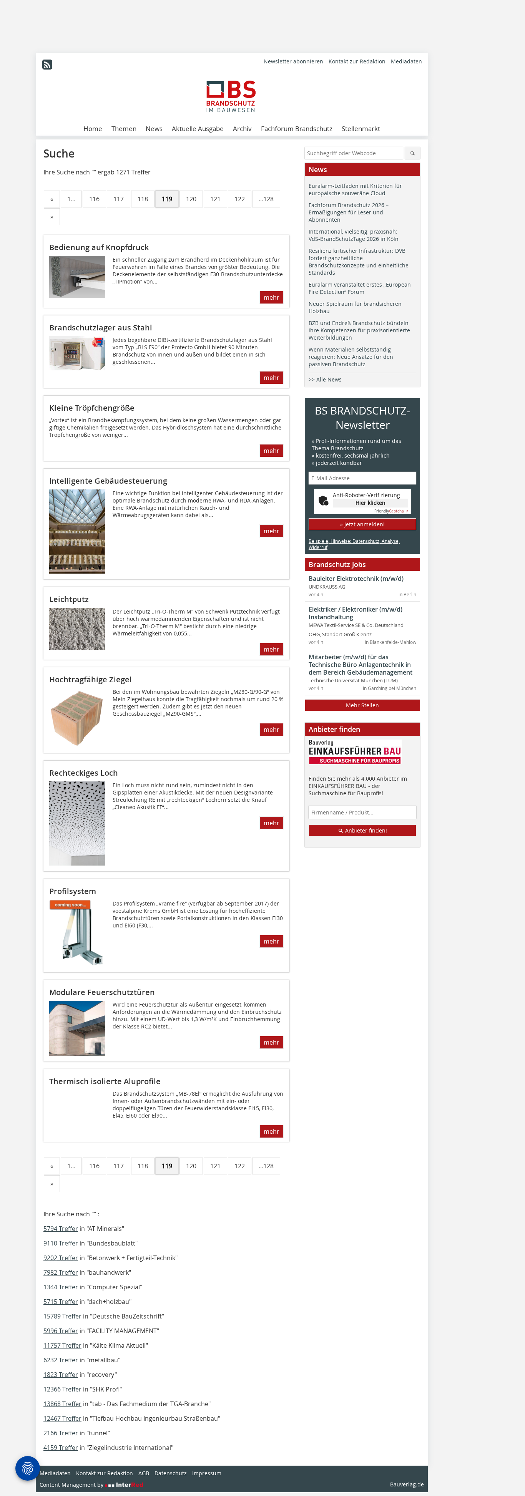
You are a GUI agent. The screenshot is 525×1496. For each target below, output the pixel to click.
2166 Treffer (60, 1433)
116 (94, 199)
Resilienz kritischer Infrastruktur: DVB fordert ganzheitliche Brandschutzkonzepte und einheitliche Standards (359, 261)
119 (167, 199)
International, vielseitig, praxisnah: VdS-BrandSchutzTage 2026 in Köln (354, 235)
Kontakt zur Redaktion (357, 61)
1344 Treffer (60, 1287)
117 (118, 199)
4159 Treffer (60, 1447)
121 (215, 199)
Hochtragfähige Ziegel (90, 679)
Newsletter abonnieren (293, 61)
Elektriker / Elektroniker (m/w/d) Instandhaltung (355, 613)
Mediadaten (406, 61)
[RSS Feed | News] (47, 64)
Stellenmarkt (361, 128)
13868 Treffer (62, 1404)
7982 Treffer (60, 1272)
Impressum (206, 1473)
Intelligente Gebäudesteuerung (108, 481)
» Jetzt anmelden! (362, 524)
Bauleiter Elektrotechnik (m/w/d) (356, 578)
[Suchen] (412, 153)
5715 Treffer (60, 1301)
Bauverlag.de (407, 1484)
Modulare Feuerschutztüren (102, 992)
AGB (143, 1473)
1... (71, 199)
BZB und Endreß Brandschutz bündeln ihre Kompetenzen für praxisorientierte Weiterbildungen (359, 330)
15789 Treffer (62, 1316)
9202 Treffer (60, 1258)
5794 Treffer (60, 1228)
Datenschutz (171, 1473)
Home (92, 128)
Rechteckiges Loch (83, 773)
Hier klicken (370, 502)
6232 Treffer (60, 1360)
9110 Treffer (60, 1243)
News (154, 128)
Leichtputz (69, 599)
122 (239, 199)
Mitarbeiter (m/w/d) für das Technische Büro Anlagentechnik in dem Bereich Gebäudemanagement (360, 665)
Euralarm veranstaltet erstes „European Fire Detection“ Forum (360, 288)
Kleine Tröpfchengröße (92, 408)
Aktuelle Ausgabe (198, 128)
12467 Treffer (62, 1418)
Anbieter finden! (365, 830)
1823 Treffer (60, 1374)
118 (143, 199)
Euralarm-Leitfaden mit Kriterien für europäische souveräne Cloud (355, 189)
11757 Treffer (62, 1345)
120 (191, 199)
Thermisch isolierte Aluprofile (105, 1081)
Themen (123, 128)
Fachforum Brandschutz (296, 128)
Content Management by (72, 1484)
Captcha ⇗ (391, 511)
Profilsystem (72, 891)
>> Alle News (325, 379)
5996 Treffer (60, 1331)
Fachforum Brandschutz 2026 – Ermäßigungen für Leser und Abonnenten (349, 212)
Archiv (242, 128)
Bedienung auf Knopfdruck (99, 247)
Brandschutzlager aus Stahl (100, 327)
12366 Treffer (62, 1389)
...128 (266, 199)
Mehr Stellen (362, 705)
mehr (271, 297)
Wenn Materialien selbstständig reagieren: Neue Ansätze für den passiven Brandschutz (351, 357)
